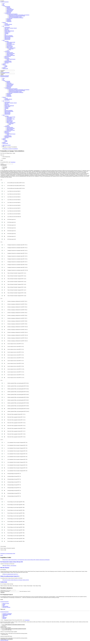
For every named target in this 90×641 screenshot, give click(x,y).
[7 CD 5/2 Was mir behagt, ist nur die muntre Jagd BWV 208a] (2, 518)
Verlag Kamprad (7, 6)
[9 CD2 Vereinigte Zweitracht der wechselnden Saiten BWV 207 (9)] (2, 267)
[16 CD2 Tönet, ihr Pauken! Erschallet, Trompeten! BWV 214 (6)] (2, 287)
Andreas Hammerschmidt (11, 42)
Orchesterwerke (7, 27)
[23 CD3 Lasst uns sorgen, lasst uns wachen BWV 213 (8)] (2, 363)
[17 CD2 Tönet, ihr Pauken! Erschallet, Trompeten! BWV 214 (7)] (2, 290)
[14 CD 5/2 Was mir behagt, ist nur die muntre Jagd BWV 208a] (2, 538)
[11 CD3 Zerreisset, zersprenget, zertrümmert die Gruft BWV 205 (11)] (2, 329)
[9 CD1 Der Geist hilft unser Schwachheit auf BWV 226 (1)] (2, 205)
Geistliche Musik (7, 31)
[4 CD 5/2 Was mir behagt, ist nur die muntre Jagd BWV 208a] (2, 510)
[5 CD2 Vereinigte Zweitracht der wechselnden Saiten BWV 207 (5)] (2, 256)
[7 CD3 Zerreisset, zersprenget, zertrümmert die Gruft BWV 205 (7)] (2, 318)
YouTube (3, 624)
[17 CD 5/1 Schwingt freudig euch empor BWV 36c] (2, 487)
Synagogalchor (9, 119)
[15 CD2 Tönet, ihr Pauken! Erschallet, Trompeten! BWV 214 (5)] (2, 284)
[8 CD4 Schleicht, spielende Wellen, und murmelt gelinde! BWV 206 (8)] (2, 403)
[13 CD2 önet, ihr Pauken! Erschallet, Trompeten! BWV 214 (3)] (2, 278)
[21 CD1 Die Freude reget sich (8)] (2, 239)
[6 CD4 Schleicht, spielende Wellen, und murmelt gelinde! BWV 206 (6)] (2, 397)
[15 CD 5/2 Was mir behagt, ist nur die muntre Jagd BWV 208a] (2, 541)
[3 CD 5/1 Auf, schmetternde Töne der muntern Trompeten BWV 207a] (2, 448)
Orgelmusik (6, 32)
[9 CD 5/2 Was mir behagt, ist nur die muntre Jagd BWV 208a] (2, 524)
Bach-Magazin (7, 25)
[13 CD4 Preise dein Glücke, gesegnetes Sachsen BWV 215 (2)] (2, 417)
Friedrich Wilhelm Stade (11, 55)
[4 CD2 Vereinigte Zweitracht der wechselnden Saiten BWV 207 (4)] (2, 253)
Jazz (5, 34)
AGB (3, 616)
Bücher (3, 5)
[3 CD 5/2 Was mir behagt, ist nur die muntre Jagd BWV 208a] (2, 507)
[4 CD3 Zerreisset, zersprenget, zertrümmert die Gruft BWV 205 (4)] (2, 309)
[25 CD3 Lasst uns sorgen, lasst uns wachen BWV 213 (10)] (2, 369)
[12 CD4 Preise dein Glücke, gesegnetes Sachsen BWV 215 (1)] (2, 414)
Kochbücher (9, 19)
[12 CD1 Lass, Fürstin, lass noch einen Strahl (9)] (2, 213)
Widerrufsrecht (4, 615)
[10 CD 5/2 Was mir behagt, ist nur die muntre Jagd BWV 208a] (2, 527)
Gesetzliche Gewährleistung (7, 613)
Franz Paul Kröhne (10, 45)
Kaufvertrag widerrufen (6, 607)
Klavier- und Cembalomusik (9, 30)
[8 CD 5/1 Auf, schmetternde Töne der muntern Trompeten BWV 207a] (2, 462)
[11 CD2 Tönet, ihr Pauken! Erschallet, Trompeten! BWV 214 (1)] (2, 273)
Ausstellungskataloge (10, 9)
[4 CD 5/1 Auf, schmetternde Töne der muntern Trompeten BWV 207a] (2, 451)
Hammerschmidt (5, 68)
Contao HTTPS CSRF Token (6, 629)
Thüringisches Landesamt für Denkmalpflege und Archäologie (19, 14)
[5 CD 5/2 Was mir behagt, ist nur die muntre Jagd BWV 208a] (2, 513)
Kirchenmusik (11, 48)
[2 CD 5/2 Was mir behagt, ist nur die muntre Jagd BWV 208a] (2, 504)
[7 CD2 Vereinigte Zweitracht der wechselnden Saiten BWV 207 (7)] (2, 261)
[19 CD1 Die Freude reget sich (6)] (2, 233)
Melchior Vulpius (9, 46)
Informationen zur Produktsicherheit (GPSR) (7, 553)
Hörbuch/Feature (7, 39)
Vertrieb (6, 65)
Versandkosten (13, 162)
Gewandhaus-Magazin (8, 24)
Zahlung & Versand (5, 603)
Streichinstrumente (8, 56)
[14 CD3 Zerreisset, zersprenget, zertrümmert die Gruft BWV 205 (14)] (2, 338)
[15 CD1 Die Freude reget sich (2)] (2, 222)
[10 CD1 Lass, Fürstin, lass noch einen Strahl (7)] (2, 208)
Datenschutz (4, 617)
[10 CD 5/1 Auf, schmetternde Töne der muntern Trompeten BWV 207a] (2, 468)
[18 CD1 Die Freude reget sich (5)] (2, 230)
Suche (3, 605)
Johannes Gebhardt (10, 54)
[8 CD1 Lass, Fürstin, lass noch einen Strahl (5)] (2, 202)
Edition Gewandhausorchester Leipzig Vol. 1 (9, 576)
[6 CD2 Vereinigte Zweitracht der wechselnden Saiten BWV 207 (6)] (2, 259)
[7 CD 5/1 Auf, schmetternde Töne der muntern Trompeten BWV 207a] (2, 459)
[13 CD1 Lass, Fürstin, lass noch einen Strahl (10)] (2, 216)
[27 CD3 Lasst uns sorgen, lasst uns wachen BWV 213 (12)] (2, 374)
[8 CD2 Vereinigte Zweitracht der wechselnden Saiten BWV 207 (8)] (2, 264)
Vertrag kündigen (5, 606)
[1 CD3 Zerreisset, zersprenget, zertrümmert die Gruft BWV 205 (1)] (2, 301)
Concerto (6, 23)
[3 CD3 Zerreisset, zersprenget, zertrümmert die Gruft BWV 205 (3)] (2, 307)
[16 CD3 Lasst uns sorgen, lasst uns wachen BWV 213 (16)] (2, 343)
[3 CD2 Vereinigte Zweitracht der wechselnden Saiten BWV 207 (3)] (2, 250)
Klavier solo (7, 57)
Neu (3, 4)
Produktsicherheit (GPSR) (6, 614)
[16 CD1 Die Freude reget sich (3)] (2, 225)
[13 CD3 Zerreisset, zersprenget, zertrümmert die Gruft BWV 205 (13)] (2, 335)
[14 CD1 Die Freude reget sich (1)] (2, 219)
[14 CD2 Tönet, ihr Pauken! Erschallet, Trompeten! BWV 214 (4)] (2, 281)
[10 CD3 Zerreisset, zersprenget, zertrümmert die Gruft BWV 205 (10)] (2, 326)
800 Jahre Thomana (4, 567)
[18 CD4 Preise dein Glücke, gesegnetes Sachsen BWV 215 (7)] (2, 431)
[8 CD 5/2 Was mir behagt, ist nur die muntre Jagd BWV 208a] (2, 521)
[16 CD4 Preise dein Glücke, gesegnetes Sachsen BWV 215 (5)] (2, 425)
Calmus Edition (9, 43)
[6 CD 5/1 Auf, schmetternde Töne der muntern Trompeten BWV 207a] (2, 456)
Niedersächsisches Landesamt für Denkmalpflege (17, 15)
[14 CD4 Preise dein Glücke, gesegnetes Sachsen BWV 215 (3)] (2, 420)
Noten (3, 40)
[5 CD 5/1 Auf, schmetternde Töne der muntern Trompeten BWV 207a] (2, 453)
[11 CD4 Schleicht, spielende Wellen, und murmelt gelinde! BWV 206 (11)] (2, 411)
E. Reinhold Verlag (8, 87)
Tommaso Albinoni (10, 52)
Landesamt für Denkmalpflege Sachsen (15, 16)
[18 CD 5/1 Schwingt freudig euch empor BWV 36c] (2, 490)
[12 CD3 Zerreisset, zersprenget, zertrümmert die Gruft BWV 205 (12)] (2, 332)
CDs (3, 26)
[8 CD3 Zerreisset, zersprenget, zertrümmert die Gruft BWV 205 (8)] (2, 321)
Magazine (4, 22)
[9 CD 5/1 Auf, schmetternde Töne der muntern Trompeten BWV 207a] (2, 465)
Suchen (2, 71)
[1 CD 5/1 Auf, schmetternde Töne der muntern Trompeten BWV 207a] (2, 442)
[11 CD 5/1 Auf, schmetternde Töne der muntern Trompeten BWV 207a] (2, 470)
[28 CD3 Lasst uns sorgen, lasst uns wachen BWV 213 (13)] (2, 377)
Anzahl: (1, 163)
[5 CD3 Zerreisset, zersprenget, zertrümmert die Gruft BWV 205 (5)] (2, 312)
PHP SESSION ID (5, 634)
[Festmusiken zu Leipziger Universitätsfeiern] (10, 148)
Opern (10, 49)
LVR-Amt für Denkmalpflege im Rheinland (16, 17)
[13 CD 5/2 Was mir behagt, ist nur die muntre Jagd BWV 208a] (2, 535)
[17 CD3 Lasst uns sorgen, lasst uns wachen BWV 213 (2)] (2, 346)
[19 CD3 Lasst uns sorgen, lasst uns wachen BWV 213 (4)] (2, 352)
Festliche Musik (3, 581)
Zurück (1, 555)
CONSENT (4, 625)
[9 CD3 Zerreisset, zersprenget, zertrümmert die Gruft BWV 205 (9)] (2, 324)
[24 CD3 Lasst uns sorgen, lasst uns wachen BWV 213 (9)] (2, 366)
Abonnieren (2, 592)
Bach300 (3, 67)
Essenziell (3, 628)
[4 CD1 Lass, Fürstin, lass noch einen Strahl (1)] (2, 191)
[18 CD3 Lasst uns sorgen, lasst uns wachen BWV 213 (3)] (2, 349)
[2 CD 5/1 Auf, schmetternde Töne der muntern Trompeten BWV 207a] (2, 445)
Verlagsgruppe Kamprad (6, 145)
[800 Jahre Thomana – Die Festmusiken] (9, 565)
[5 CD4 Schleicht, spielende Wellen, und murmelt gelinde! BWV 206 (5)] (2, 394)
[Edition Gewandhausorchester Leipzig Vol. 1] (10, 574)
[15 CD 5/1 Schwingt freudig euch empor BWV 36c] (2, 482)
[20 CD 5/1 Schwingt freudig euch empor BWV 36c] (2, 496)
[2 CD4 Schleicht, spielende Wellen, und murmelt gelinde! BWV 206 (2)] (2, 386)
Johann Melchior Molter (11, 53)
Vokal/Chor (6, 103)
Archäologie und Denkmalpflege (12, 13)
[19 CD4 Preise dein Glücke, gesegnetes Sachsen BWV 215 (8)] (2, 434)
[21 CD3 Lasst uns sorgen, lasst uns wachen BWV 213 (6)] (2, 357)
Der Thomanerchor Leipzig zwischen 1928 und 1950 (11, 561)
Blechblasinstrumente (8, 61)
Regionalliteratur (9, 18)
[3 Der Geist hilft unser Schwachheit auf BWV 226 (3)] (2, 188)
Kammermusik (7, 29)
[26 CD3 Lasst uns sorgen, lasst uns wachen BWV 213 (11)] (2, 372)
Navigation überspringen (4, 1)
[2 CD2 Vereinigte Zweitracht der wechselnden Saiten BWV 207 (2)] (2, 247)
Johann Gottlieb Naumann (11, 47)
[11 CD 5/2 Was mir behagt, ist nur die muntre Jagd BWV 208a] (2, 530)
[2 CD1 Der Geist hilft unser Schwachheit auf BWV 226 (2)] (2, 185)
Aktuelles (4, 63)
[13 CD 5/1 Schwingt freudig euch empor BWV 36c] (2, 476)
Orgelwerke (6, 62)
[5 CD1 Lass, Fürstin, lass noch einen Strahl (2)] (2, 194)
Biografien (8, 7)
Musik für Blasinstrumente (9, 36)
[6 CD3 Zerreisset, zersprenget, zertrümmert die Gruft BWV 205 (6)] (2, 315)
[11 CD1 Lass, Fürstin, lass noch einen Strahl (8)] (2, 211)
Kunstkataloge (9, 21)
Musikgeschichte (9, 11)
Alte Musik (6, 33)
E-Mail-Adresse (3, 590)
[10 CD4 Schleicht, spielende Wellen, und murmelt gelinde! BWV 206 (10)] (2, 408)
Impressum (4, 618)
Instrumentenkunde (10, 10)
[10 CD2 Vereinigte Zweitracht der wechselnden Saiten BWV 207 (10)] (2, 270)
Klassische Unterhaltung (9, 35)
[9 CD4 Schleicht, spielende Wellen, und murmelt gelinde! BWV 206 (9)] (2, 405)
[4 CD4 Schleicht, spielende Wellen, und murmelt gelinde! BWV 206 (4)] (2, 391)
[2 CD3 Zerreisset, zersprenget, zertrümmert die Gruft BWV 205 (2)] (2, 304)
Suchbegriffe (2, 70)
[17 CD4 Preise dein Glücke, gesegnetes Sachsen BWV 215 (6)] (2, 428)
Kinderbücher (9, 20)
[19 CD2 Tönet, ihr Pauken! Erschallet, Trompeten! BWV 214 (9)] (2, 295)
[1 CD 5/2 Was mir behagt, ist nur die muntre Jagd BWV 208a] (2, 501)
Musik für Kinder (7, 37)
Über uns (4, 64)
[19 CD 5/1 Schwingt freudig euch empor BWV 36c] (2, 493)
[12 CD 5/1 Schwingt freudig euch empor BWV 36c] (2, 473)
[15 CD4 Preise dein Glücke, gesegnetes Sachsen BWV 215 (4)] (2, 422)
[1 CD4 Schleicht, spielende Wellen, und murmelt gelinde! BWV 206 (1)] (2, 383)
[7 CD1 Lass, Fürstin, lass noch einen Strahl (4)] (2, 199)
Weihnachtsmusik (7, 38)
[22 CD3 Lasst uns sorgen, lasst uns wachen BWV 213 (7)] (2, 360)
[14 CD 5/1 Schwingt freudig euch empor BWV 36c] (2, 479)
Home (3, 3)
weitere (8, 50)
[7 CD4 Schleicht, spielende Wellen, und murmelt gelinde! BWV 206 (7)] (2, 400)
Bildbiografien (9, 8)
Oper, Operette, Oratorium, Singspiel (11, 102)
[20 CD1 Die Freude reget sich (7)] (2, 236)
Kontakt (6, 66)
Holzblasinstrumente (8, 135)
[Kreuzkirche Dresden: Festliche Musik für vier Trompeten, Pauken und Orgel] (15, 579)
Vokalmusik (6, 41)
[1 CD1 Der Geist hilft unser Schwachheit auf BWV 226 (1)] (2, 182)
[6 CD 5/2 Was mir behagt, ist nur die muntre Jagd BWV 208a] (2, 516)
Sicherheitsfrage (5, 591)
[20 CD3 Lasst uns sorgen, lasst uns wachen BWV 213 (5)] (2, 355)
